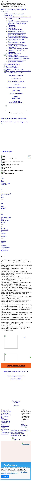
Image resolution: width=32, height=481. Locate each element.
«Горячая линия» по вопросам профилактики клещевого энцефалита (5, 245)
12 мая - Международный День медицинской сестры (6, 217)
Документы (11, 25)
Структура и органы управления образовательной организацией (18, 22)
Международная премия (16, 75)
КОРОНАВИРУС (16, 379)
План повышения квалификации (18, 56)
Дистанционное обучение (15, 61)
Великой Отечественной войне (16, 87)
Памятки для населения (16, 93)
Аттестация (16, 64)
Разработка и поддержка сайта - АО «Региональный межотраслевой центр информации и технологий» (20, 433)
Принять (5, 476)
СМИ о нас (15, 67)
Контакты (18, 53)
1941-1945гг (16, 90)
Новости (13, 66)
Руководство (11, 28)
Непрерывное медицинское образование (16, 371)
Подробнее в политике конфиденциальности (14, 472)
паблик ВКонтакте (24, 424)
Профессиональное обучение (16, 60)
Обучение (15, 55)
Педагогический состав (15, 29)
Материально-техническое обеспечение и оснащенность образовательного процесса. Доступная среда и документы (17, 33)
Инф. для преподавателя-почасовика (17, 71)
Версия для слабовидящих (9, 9)
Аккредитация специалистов (16, 376)
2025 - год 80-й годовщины (16, 81)
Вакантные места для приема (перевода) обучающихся (17, 43)
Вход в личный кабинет (16, 366)
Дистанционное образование (5, 415)
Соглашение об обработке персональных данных (5, 425)
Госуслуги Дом (6, 151)
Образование (12, 26)
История (10, 20)
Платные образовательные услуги (18, 37)
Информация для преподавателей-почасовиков (6, 431)
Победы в (16, 84)
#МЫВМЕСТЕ (16, 78)
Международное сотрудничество (18, 48)
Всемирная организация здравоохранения (14, 122)
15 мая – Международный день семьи (6, 193)
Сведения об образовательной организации (17, 17)
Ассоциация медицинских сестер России (13, 118)
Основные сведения (14, 18)
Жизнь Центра (18, 69)
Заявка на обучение (16, 97)
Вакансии (16, 405)
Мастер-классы (12, 63)
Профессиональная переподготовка (18, 58)
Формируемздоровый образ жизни (16, 101)
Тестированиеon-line (16, 401)
